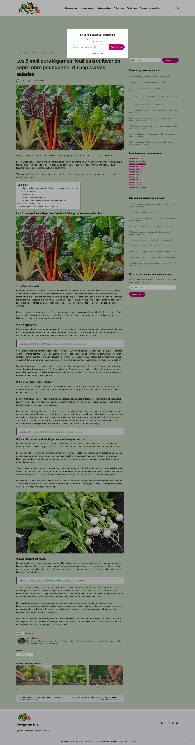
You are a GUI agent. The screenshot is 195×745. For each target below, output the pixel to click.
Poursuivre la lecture (97, 53)
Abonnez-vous (116, 47)
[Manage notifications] (190, 740)
